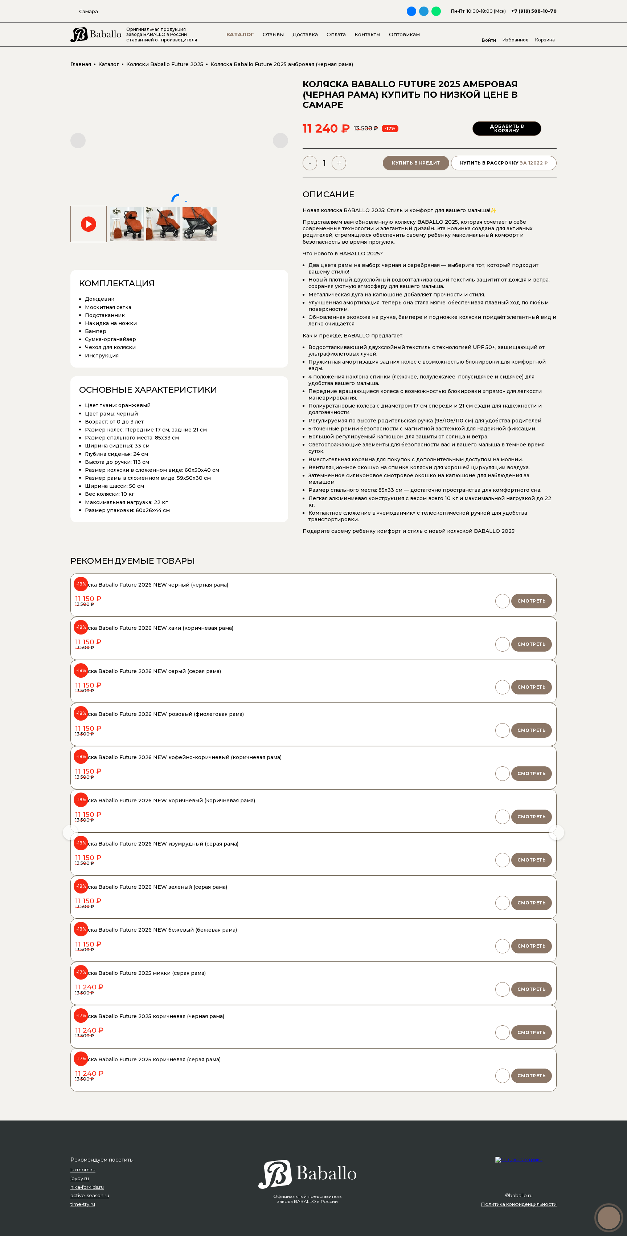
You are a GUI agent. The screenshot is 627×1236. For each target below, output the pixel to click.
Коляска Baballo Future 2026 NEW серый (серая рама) (148, 671)
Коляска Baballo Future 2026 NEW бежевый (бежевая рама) (156, 930)
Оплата (336, 34)
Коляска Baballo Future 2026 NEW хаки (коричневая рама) (154, 628)
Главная (80, 64)
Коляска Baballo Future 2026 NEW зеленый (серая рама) (151, 887)
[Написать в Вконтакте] (411, 11)
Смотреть (531, 601)
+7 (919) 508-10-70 (534, 11)
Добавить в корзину (507, 128)
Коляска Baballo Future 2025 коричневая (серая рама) (148, 1059)
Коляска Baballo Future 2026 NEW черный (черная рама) (151, 584)
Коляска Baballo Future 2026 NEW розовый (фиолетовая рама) (159, 714)
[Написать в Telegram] (424, 11)
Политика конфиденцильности (519, 1204)
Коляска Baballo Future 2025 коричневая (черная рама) (149, 1016)
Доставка (305, 34)
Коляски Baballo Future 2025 (164, 64)
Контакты (367, 34)
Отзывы (273, 34)
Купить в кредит (416, 163)
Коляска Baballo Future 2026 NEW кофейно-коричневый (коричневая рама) (178, 757)
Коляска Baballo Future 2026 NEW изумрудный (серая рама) (156, 843)
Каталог (240, 34)
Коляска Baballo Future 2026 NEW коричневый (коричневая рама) (165, 800)
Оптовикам (404, 34)
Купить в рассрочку (504, 163)
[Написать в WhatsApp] (436, 11)
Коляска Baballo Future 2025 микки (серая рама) (140, 973)
